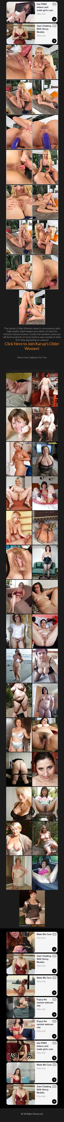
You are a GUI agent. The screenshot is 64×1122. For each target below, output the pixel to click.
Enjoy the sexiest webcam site (45, 1002)
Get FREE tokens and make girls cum (45, 7)
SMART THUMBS (38, 926)
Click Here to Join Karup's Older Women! (32, 346)
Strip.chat (41, 14)
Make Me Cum (44, 934)
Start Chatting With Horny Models (44, 29)
